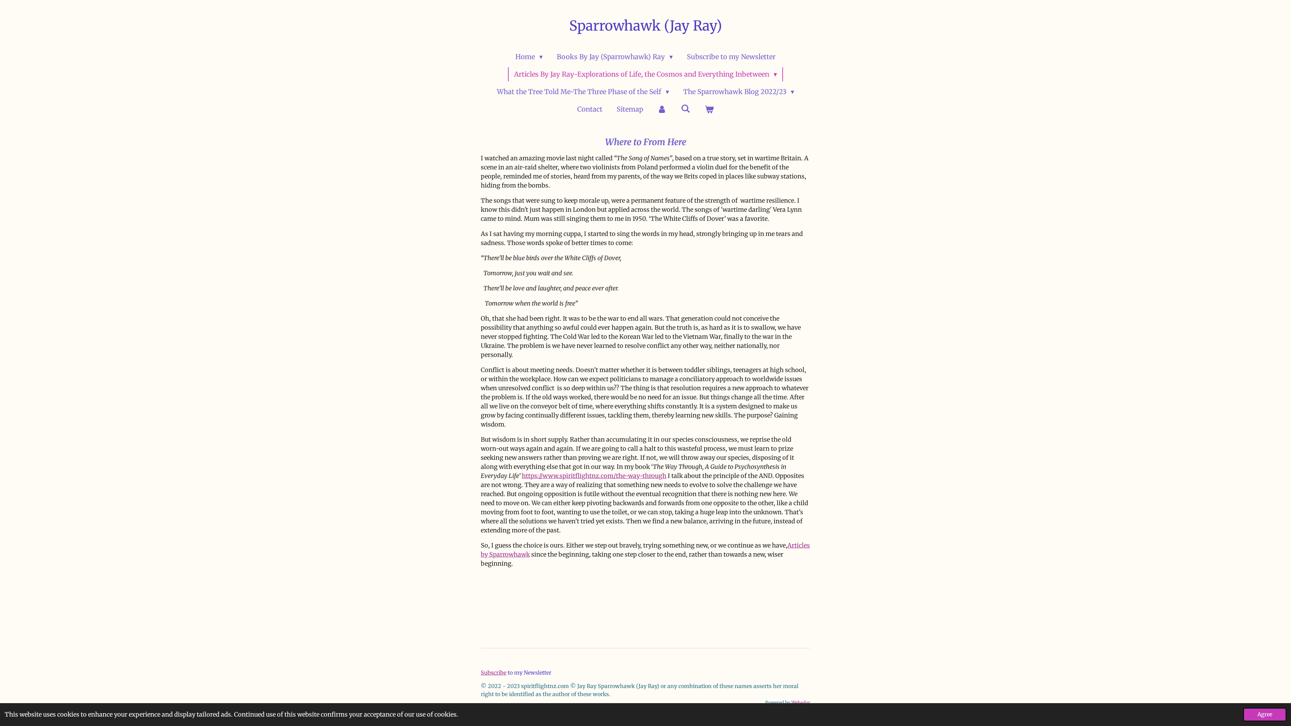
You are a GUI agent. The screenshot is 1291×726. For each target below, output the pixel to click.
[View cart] (709, 109)
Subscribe (493, 672)
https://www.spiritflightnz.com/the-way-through (594, 476)
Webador (800, 702)
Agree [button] (1264, 714)
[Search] (685, 108)
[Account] (662, 109)
